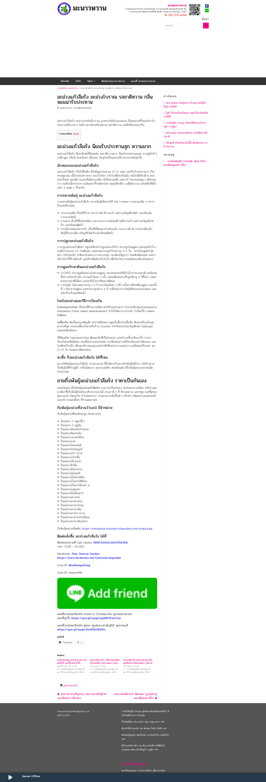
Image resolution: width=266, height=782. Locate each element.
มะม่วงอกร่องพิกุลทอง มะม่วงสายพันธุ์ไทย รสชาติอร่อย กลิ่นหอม (82, 696)
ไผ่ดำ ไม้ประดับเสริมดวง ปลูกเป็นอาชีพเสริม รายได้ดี (185, 114)
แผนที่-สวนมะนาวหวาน (143, 81)
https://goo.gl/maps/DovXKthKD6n (81, 629)
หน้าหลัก (64, 81)
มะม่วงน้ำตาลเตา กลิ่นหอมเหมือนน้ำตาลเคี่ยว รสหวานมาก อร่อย (105, 661)
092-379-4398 (177, 15)
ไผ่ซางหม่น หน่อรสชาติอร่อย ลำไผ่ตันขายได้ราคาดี (185, 134)
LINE (207, 10)
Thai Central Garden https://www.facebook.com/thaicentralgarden (89, 556)
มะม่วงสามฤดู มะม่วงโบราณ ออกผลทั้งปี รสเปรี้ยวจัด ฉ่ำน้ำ (72, 661)
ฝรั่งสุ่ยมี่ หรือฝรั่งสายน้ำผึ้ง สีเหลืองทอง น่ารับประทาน (185, 144)
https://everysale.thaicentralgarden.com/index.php (116, 528)
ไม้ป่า (78, 81)
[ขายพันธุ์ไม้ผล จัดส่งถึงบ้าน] (82, 8)
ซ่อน (76, 134)
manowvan (86, 108)
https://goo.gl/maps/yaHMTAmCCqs (96, 618)
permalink (71, 685)
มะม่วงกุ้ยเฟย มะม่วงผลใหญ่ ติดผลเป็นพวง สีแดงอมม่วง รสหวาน (138, 661)
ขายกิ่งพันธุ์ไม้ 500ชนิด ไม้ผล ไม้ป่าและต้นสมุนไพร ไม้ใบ (184, 163)
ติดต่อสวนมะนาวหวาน (113, 81)
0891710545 (63, 715)
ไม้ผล (90, 81)
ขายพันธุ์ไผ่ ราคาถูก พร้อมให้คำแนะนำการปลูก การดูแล (184, 124)
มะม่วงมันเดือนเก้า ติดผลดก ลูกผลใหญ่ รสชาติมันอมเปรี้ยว (135, 696)
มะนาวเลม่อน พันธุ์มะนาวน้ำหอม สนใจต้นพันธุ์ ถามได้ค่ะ (184, 104)
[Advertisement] (133, 54)
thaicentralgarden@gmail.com (73, 711)
